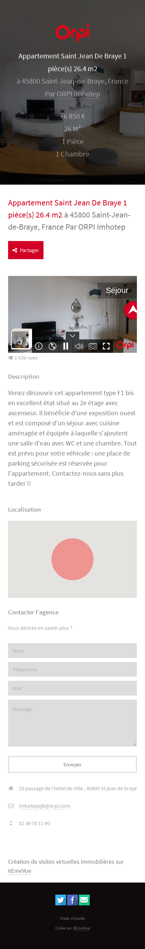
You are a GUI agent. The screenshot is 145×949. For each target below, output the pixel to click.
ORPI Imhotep (78, 93)
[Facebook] (72, 903)
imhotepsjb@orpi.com (44, 805)
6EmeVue (19, 870)
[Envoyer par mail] (84, 903)
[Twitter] (60, 903)
